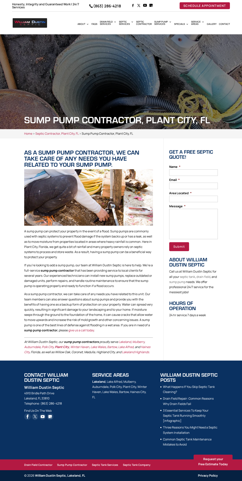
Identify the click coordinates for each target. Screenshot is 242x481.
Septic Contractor (144, 23)
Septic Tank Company (136, 465)
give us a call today (81, 330)
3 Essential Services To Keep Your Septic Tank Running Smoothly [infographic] (186, 415)
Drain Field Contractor (38, 465)
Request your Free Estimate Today (213, 461)
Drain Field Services (106, 23)
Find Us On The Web (38, 411)
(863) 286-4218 (107, 6)
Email (174, 180)
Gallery (211, 24)
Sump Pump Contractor (72, 465)
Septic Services (124, 23)
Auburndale (32, 347)
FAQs (94, 24)
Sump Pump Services (161, 23)
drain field (203, 277)
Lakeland (125, 342)
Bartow (112, 347)
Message (177, 206)
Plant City (62, 347)
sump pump (177, 282)
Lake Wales (98, 347)
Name (174, 167)
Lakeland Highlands (135, 352)
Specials (179, 24)
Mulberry (138, 342)
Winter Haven (79, 347)
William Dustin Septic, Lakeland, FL (60, 475)
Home (28, 133)
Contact (224, 24)
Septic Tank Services (105, 465)
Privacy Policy (208, 475)
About (81, 24)
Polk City (48, 347)
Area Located (180, 193)
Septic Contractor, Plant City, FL (57, 133)
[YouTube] (145, 6)
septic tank (187, 277)
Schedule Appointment (204, 6)
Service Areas (196, 23)
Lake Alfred (125, 347)
